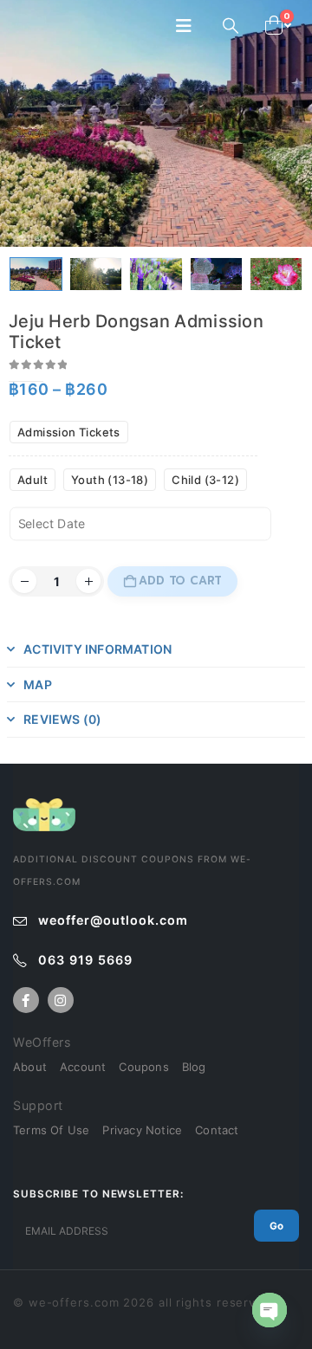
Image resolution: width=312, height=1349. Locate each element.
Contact (216, 1130)
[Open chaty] (269, 1310)
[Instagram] (61, 1000)
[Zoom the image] (44, 807)
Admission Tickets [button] (68, 432)
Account (83, 1067)
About (30, 1067)
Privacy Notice (142, 1130)
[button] (189, 26)
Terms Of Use (51, 1130)
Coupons (143, 1067)
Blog (194, 1067)
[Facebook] (26, 1000)
